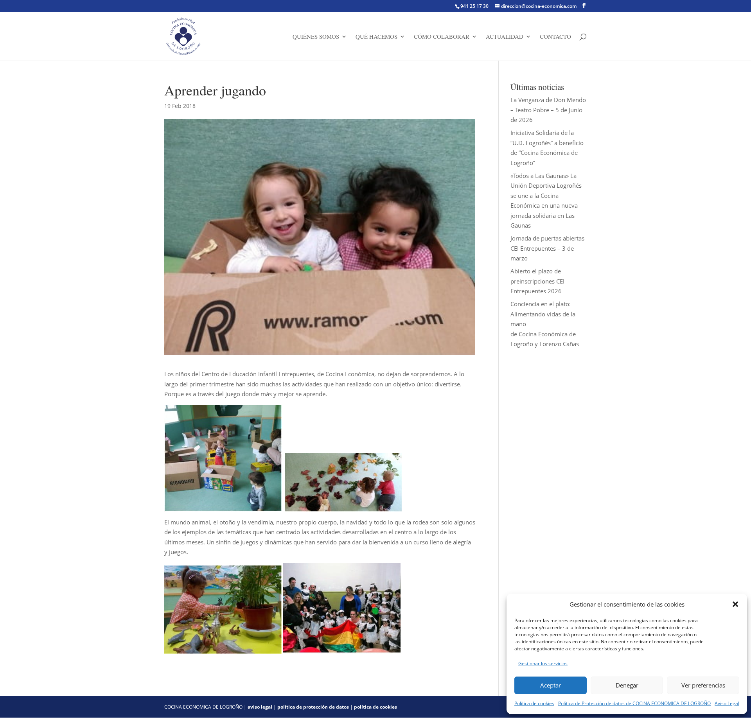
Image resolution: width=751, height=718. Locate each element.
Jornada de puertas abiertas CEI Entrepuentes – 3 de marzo (547, 248)
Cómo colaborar (441, 37)
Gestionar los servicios (543, 663)
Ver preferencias (703, 685)
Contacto (555, 37)
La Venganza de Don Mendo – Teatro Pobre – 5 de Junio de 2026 (548, 110)
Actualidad (504, 37)
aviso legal (260, 707)
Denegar (627, 685)
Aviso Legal (727, 703)
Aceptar (550, 685)
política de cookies (375, 707)
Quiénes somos (316, 37)
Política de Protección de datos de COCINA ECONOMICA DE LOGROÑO (634, 703)
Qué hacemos (376, 37)
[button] (735, 604)
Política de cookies (534, 703)
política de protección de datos (313, 707)
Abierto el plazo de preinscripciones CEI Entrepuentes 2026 (537, 281)
